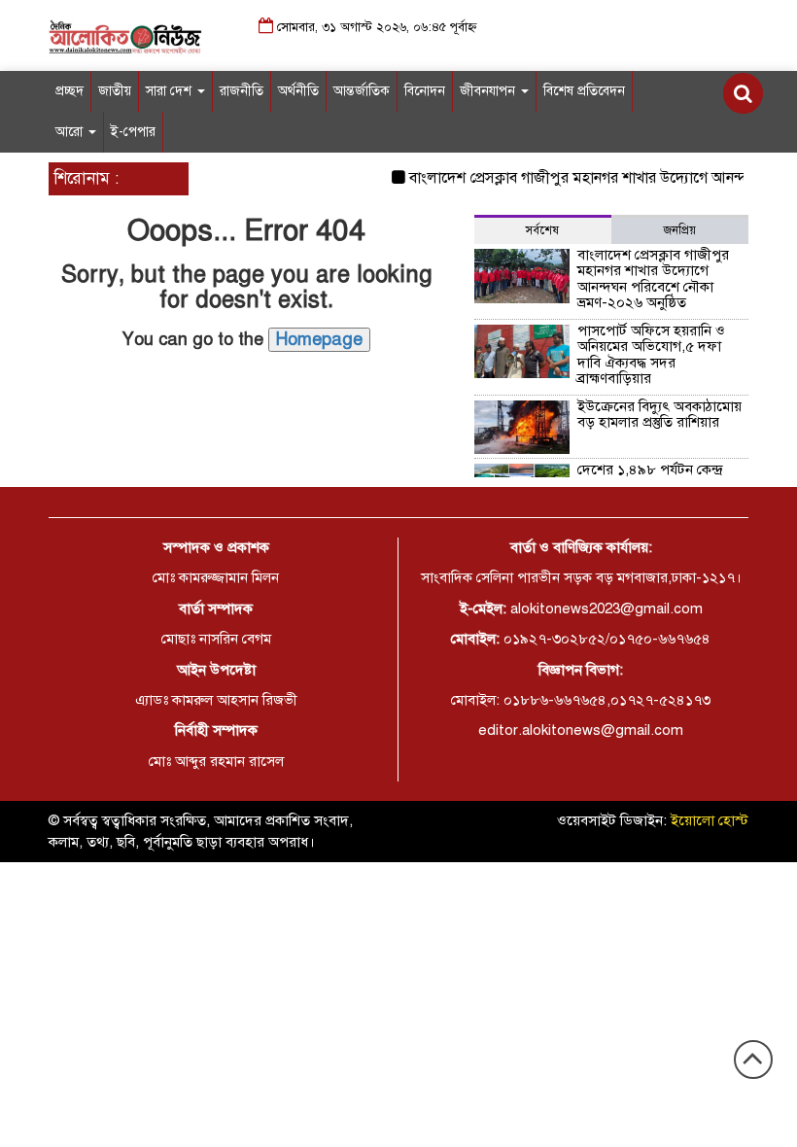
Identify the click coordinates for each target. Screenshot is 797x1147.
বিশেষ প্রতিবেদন (584, 91)
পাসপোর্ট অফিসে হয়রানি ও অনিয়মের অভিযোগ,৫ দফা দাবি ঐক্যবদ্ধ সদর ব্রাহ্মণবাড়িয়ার (651, 355)
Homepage (319, 339)
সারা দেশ (170, 91)
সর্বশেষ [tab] (542, 230)
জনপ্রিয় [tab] (680, 230)
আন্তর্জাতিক (361, 91)
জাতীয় (114, 91)
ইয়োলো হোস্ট (709, 820)
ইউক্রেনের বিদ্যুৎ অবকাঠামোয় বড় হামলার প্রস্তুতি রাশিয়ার (659, 415)
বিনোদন (424, 91)
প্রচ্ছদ (69, 91)
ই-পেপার (133, 131)
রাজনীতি (241, 91)
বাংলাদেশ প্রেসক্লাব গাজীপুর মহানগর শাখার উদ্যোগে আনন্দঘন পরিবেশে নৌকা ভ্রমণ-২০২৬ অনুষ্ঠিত (653, 279)
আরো (71, 131)
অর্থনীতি (298, 91)
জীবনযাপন (489, 91)
